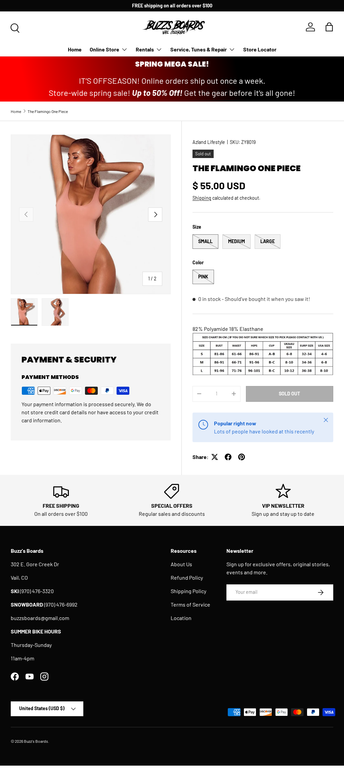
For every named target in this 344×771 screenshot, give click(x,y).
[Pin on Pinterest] (241, 457)
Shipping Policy (188, 591)
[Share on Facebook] (228, 457)
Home (75, 49)
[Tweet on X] (214, 457)
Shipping (201, 198)
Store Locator (259, 49)
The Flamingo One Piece (48, 111)
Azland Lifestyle (208, 142)
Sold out (289, 393)
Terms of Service (190, 604)
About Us (181, 564)
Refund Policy (187, 577)
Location (181, 618)
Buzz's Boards (36, 741)
